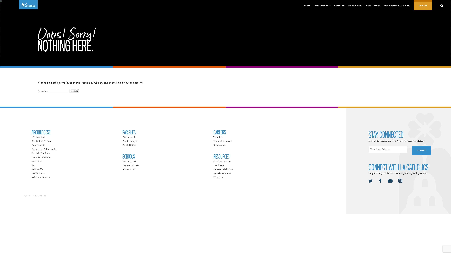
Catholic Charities (41, 153)
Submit (421, 150)
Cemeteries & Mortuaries (44, 149)
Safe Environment (222, 161)
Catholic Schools (130, 165)
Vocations (218, 137)
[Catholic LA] (28, 4)
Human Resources (222, 141)
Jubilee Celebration (223, 169)
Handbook (218, 165)
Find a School (129, 161)
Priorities (339, 6)
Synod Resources (222, 173)
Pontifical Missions (41, 157)
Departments (38, 145)
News (377, 6)
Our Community (322, 6)
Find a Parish (129, 137)
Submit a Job (129, 169)
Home (307, 6)
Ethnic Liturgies (130, 141)
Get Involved (355, 6)
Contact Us (37, 169)
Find (368, 6)
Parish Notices (129, 145)
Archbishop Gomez (41, 141)
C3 (33, 165)
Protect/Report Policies (396, 6)
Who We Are (38, 137)
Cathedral (37, 161)
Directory (218, 177)
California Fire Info (41, 177)
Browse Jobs (219, 145)
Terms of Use (38, 173)
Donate (423, 6)
